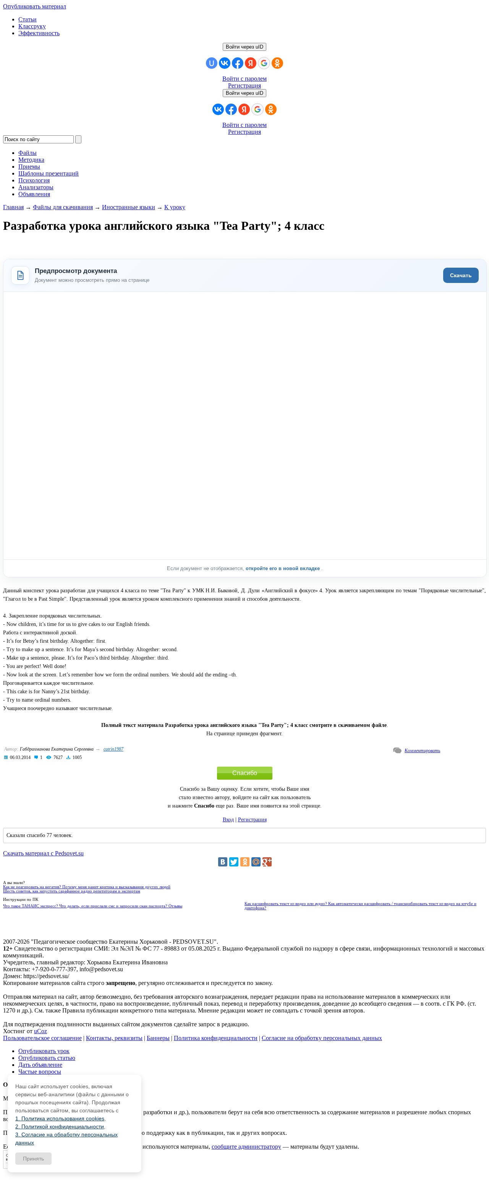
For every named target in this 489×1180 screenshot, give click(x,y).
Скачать (461, 275)
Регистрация (244, 85)
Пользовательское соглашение (42, 1038)
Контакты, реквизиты (114, 1038)
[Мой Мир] (256, 861)
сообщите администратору (246, 1146)
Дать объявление (40, 1064)
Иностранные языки (128, 207)
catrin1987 (113, 749)
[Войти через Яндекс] (250, 63)
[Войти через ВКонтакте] (224, 63)
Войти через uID (244, 47)
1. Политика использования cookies (59, 1118)
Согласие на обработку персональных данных (322, 1038)
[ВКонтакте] (222, 861)
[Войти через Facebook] (237, 63)
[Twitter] (233, 861)
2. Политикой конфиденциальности (59, 1126)
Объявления (34, 194)
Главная (13, 207)
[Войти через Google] (264, 63)
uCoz (40, 1031)
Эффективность (39, 33)
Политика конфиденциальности (215, 1038)
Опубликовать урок (44, 1051)
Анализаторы (35, 187)
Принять (33, 1159)
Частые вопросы (39, 1071)
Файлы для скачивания (63, 207)
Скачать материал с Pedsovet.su (43, 853)
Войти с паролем (244, 78)
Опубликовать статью (46, 1058)
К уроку (174, 207)
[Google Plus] (267, 861)
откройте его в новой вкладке (283, 568)
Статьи (27, 19)
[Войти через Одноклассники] (277, 63)
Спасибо (244, 773)
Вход (228, 819)
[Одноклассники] (244, 861)
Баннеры (158, 1038)
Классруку (32, 26)
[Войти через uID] (211, 63)
